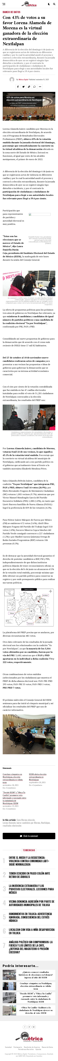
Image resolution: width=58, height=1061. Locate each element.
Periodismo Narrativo (26, 1049)
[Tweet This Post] (23, 86)
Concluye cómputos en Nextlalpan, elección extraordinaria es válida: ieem (13, 778)
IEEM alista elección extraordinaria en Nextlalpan (37, 777)
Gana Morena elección (26, 820)
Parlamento (17, 1047)
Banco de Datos (47, 1047)
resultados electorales (12, 826)
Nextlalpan (45, 823)
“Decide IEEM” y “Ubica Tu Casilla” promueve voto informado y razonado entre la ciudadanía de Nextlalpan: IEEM (14, 798)
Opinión (38, 1049)
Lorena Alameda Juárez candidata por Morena (21, 823)
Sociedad (8, 1047)
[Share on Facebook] (18, 86)
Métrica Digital (23, 79)
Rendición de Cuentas (32, 1047)
